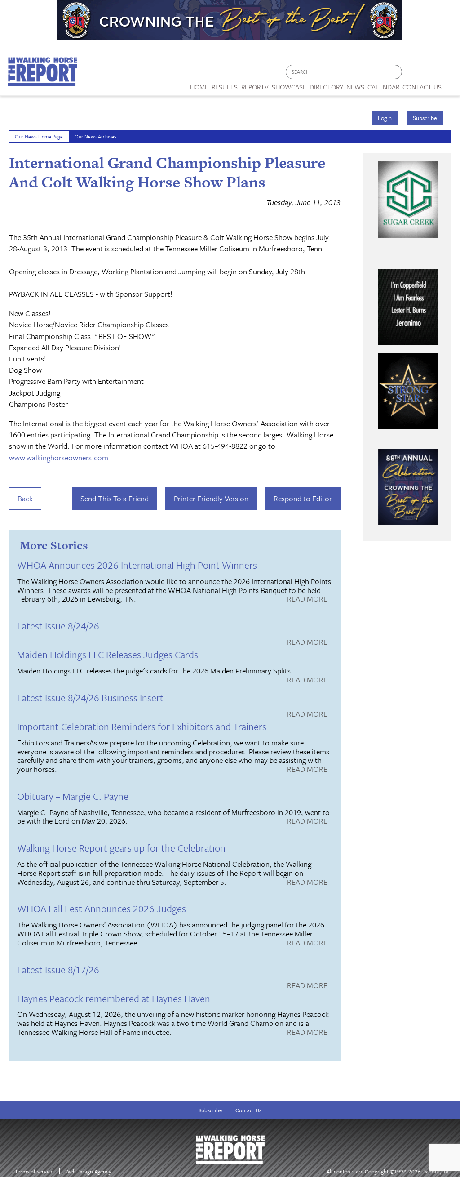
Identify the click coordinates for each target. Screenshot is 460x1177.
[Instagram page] (447, 74)
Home (199, 87)
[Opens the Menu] (451, 83)
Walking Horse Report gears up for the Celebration (121, 848)
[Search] (395, 72)
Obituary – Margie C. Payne (72, 796)
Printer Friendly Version (211, 498)
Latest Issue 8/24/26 (58, 626)
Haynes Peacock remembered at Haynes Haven (113, 998)
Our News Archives (95, 136)
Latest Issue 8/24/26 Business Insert (90, 697)
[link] (199, 84)
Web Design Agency (88, 1171)
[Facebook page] (413, 74)
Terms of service (34, 1171)
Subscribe (425, 117)
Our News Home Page (39, 136)
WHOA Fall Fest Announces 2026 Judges (101, 908)
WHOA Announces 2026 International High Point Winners (137, 565)
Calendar (383, 87)
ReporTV (255, 87)
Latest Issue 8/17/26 (58, 969)
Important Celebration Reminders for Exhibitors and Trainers (141, 726)
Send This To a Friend (114, 498)
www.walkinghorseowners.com (58, 457)
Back (25, 498)
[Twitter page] (430, 74)
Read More (307, 599)
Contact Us (248, 1110)
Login (385, 117)
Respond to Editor (303, 498)
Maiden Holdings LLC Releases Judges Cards (107, 654)
